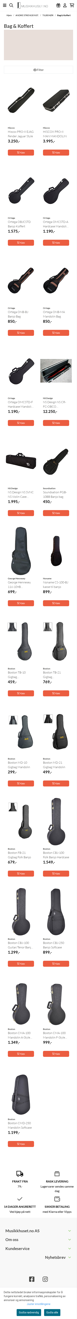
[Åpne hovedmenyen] (4, 5)
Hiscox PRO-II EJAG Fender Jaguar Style (21, 134)
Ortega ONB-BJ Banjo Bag (18, 314)
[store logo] (34, 5)
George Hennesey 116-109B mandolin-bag (19, 584)
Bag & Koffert (64, 15)
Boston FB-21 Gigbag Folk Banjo (19, 855)
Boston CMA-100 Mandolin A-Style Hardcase (19, 1035)
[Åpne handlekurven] (72, 5)
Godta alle (52, 1312)
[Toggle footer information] (70, 1230)
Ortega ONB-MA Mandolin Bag (54, 314)
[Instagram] (45, 1279)
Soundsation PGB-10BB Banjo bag (55, 494)
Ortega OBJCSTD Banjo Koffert (19, 224)
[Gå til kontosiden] (65, 5)
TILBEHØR (48, 15)
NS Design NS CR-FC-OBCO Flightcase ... (54, 404)
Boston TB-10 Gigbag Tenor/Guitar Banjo (20, 675)
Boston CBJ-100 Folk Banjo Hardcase (56, 855)
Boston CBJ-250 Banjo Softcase (53, 945)
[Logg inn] (58, 5)
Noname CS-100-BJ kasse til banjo (55, 584)
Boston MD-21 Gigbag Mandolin (54, 765)
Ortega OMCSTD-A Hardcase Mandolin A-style (55, 224)
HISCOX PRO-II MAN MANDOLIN (55, 134)
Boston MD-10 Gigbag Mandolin (19, 765)
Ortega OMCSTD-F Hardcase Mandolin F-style (20, 404)
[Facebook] (32, 1279)
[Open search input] (11, 5)
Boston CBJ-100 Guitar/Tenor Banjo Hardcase (20, 945)
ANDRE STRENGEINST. (27, 15)
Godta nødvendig (29, 1312)
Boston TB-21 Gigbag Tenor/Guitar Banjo (55, 675)
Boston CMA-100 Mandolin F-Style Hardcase (54, 1035)
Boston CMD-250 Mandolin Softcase (20, 1125)
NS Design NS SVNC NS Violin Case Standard (21, 494)
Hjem (9, 15)
